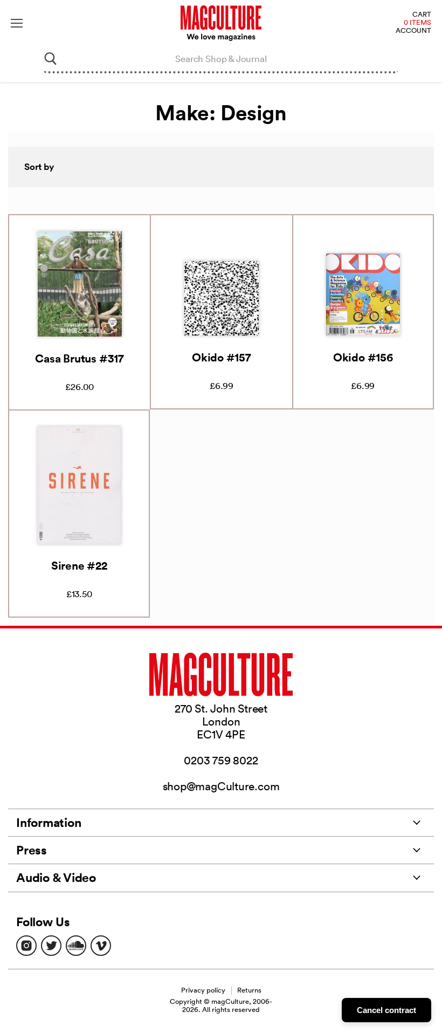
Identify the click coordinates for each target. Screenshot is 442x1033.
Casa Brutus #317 (79, 358)
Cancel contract (386, 1010)
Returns (249, 990)
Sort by (39, 167)
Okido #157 (221, 357)
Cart (421, 15)
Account (413, 31)
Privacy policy (203, 990)
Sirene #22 (79, 565)
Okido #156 (363, 357)
